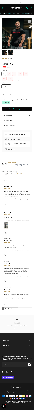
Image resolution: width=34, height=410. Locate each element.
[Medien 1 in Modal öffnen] (29, 21)
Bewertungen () (6, 60)
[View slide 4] (20, 329)
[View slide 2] (16, 329)
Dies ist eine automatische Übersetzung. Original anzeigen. (16, 199)
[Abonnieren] (29, 364)
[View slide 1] (14, 329)
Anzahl (3, 91)
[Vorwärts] (32, 2)
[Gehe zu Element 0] (4, 52)
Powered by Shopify (23, 402)
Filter (5, 180)
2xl (26, 74)
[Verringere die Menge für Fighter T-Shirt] (3, 95)
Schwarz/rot (6, 86)
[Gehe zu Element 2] (10, 52)
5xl (16, 78)
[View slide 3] (18, 329)
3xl (4, 78)
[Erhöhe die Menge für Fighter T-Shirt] (10, 95)
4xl (10, 78)
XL (20, 74)
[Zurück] (2, 2)
